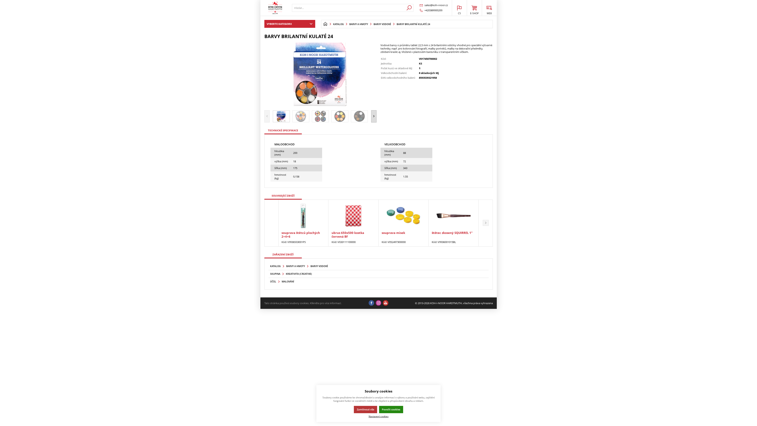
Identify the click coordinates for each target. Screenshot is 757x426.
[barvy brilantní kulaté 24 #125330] (320, 74)
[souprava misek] (403, 216)
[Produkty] (275, 8)
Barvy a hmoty (295, 266)
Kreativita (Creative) (299, 274)
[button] (374, 116)
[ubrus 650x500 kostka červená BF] (353, 216)
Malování (288, 281)
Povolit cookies (391, 409)
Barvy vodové (319, 266)
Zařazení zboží (283, 254)
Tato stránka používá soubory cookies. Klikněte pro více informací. (302, 303)
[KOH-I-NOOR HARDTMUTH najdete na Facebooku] (371, 303)
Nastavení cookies (379, 416)
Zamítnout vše (365, 409)
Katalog (275, 266)
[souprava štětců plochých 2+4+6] (303, 216)
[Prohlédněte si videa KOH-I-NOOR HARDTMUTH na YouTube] (385, 303)
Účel (273, 281)
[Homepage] (325, 24)
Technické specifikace (283, 130)
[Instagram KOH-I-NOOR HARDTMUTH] (378, 303)
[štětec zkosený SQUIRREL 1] (453, 216)
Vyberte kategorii (279, 24)
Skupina (275, 274)
